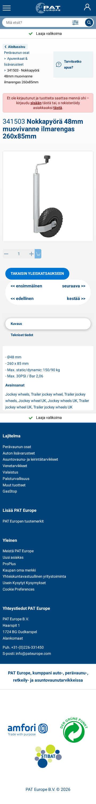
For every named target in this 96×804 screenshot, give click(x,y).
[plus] (31, 253)
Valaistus (10, 472)
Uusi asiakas (13, 557)
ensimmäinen (29, 285)
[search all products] (89, 22)
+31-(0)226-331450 (27, 647)
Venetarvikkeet (15, 466)
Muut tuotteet (14, 485)
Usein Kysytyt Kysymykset (24, 583)
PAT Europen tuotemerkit (23, 521)
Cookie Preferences (18, 589)
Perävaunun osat (16, 53)
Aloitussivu (16, 47)
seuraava (71, 285)
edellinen (25, 298)
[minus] (6, 253)
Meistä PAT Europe (18, 551)
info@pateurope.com (33, 653)
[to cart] (38, 253)
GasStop (10, 491)
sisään (36, 103)
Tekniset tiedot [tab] (22, 335)
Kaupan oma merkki (19, 570)
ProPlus (9, 564)
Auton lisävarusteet (19, 453)
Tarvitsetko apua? (72, 64)
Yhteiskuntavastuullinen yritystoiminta (34, 576)
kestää (73, 298)
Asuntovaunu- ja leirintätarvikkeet (30, 459)
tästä (57, 108)
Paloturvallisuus (16, 478)
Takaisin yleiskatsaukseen (37, 273)
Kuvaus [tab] (16, 324)
